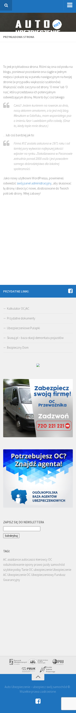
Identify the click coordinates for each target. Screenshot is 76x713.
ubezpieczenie (43, 570)
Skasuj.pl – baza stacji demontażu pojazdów (35, 338)
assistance (14, 559)
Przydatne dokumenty (21, 318)
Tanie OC (27, 570)
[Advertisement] (39, 50)
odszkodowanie (13, 565)
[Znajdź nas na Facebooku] (70, 291)
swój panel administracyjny (34, 183)
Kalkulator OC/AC (18, 308)
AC (5, 559)
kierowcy (42, 559)
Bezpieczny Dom (17, 347)
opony (29, 565)
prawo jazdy (42, 565)
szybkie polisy (12, 570)
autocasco (28, 559)
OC (50, 559)
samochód (58, 565)
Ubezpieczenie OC (19, 575)
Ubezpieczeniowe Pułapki (23, 328)
